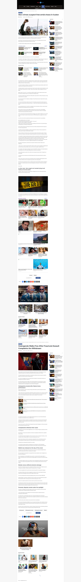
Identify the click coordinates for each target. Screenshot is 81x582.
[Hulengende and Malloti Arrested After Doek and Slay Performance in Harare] (52, 38)
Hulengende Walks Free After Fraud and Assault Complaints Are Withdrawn (58, 23)
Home (24, 6)
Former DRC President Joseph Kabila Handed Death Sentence (21, 325)
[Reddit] (33, 282)
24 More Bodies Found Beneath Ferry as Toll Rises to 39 (58, 43)
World (43, 6)
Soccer (37, 6)
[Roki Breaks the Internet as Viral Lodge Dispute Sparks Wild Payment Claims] (52, 47)
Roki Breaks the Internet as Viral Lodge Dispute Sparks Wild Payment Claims (58, 47)
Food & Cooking (47, 6)
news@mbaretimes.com (23, 580)
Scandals (52, 6)
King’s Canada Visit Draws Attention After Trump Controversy (43, 336)
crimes (31, 275)
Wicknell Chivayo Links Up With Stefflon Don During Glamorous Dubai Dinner (58, 64)
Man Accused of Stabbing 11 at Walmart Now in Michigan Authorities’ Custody (33, 336)
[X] (25, 282)
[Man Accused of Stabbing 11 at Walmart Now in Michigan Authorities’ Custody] (33, 331)
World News (20, 12)
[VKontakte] (35, 282)
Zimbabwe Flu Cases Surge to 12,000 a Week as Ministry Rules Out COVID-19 (58, 33)
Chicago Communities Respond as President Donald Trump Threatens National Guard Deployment (33, 326)
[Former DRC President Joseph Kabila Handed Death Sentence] (22, 321)
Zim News (28, 6)
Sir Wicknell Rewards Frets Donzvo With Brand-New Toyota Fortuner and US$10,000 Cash (58, 59)
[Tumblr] (29, 282)
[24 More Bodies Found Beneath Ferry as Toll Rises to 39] (52, 43)
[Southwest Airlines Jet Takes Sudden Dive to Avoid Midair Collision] (22, 331)
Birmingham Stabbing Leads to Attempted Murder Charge (43, 68)
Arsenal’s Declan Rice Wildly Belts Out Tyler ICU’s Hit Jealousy (43, 325)
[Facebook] (23, 282)
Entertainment (33, 6)
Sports (40, 6)
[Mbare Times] (40, 2)
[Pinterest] (31, 282)
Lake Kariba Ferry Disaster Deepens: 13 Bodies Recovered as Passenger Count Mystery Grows (58, 53)
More (55, 6)
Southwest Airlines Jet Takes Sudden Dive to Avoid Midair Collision (22, 336)
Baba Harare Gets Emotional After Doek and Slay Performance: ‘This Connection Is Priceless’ (58, 28)
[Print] (39, 282)
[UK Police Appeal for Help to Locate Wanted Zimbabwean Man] (20, 69)
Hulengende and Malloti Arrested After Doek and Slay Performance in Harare (59, 38)
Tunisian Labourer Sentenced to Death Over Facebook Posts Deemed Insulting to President (33, 294)
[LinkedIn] (27, 282)
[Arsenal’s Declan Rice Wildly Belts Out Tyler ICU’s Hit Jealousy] (43, 321)
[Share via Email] (37, 282)
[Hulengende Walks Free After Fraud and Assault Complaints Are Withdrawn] (52, 22)
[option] (33, 293)
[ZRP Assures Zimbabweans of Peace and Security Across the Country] (52, 68)
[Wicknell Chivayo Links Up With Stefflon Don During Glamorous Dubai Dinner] (52, 64)
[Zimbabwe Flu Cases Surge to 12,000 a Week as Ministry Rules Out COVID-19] (52, 33)
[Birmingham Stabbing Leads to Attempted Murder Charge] (36, 69)
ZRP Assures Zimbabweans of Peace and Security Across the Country (58, 69)
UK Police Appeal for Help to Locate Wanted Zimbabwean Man (28, 68)
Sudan (35, 275)
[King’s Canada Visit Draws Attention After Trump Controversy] (43, 331)
